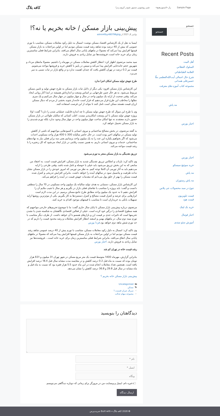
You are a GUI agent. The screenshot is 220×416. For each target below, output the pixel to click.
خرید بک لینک (187, 207)
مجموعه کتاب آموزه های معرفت (176, 85)
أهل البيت (188, 61)
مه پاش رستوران (185, 180)
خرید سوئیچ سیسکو (183, 165)
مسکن (130, 287)
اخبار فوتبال (187, 214)
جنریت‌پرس (95, 411)
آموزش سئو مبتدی (184, 222)
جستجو (190, 25)
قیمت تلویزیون (186, 195)
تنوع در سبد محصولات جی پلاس (177, 188)
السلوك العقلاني (185, 66)
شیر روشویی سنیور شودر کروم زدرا (133, 7)
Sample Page (184, 7)
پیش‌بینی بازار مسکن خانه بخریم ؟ (119, 276)
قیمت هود (188, 199)
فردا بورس (94, 222)
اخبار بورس (100, 241)
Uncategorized (126, 284)
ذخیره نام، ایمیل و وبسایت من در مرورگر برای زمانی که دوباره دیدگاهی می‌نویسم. (90, 383)
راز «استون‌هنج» (163, 7)
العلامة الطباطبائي (184, 71)
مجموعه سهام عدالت (124, 293)
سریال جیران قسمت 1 (123, 290)
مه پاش (173, 104)
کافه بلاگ (33, 7)
